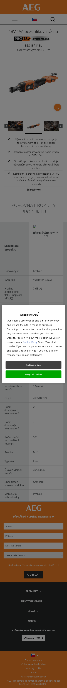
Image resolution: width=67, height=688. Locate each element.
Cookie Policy (30, 341)
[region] (33, 344)
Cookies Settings (33, 364)
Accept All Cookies (33, 374)
